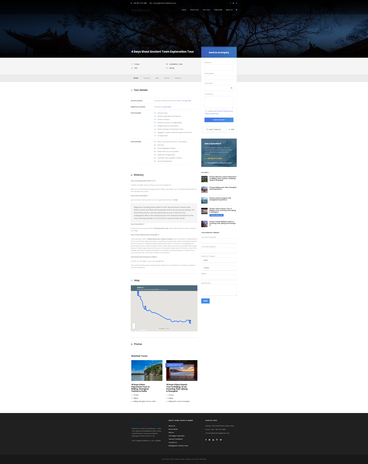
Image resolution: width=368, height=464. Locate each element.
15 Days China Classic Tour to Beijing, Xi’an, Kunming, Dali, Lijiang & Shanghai (222, 210)
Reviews (178, 78)
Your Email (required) (208, 247)
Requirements (206, 283)
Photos (167, 78)
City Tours (206, 10)
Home (184, 10)
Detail (136, 78)
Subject (203, 273)
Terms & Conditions (176, 439)
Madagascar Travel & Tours (178, 446)
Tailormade (218, 10)
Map (157, 78)
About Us (229, 10)
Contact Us (173, 442)
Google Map (187, 101)
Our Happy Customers (176, 436)
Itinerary (147, 78)
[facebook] (230, 3)
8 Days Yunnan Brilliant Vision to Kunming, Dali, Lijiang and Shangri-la (222, 223)
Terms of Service (223, 111)
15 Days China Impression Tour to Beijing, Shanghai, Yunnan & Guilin (140, 387)
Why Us (171, 432)
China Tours (194, 10)
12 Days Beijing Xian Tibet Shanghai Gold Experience (222, 188)
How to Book (173, 429)
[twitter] (236, 3)
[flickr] (233, 3)
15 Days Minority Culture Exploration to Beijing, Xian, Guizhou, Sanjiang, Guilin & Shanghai (222, 178)
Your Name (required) (208, 237)
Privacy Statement (212, 114)
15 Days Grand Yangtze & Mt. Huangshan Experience (220, 199)
